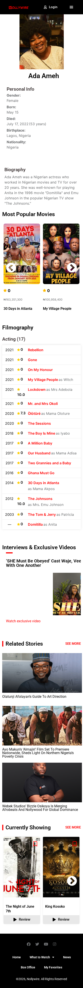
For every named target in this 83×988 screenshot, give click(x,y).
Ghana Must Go (41, 473)
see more (73, 827)
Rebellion (35, 350)
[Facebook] (28, 944)
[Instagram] (54, 944)
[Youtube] (46, 944)
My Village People (57, 309)
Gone (32, 360)
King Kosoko (55, 906)
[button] (71, 7)
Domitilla (35, 524)
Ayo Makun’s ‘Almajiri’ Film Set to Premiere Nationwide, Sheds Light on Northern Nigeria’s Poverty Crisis (38, 752)
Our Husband (39, 453)
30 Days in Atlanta (18, 309)
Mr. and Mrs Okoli (43, 403)
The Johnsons (40, 498)
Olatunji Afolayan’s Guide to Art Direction (34, 696)
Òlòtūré (34, 413)
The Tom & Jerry (42, 514)
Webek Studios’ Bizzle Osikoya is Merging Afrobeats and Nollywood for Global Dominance (40, 808)
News (67, 957)
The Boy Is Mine (41, 433)
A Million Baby (40, 443)
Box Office (28, 967)
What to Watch (40, 957)
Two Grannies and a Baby (49, 463)
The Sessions (39, 423)
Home (16, 957)
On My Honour (40, 369)
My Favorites (53, 967)
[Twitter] (37, 944)
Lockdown (37, 389)
